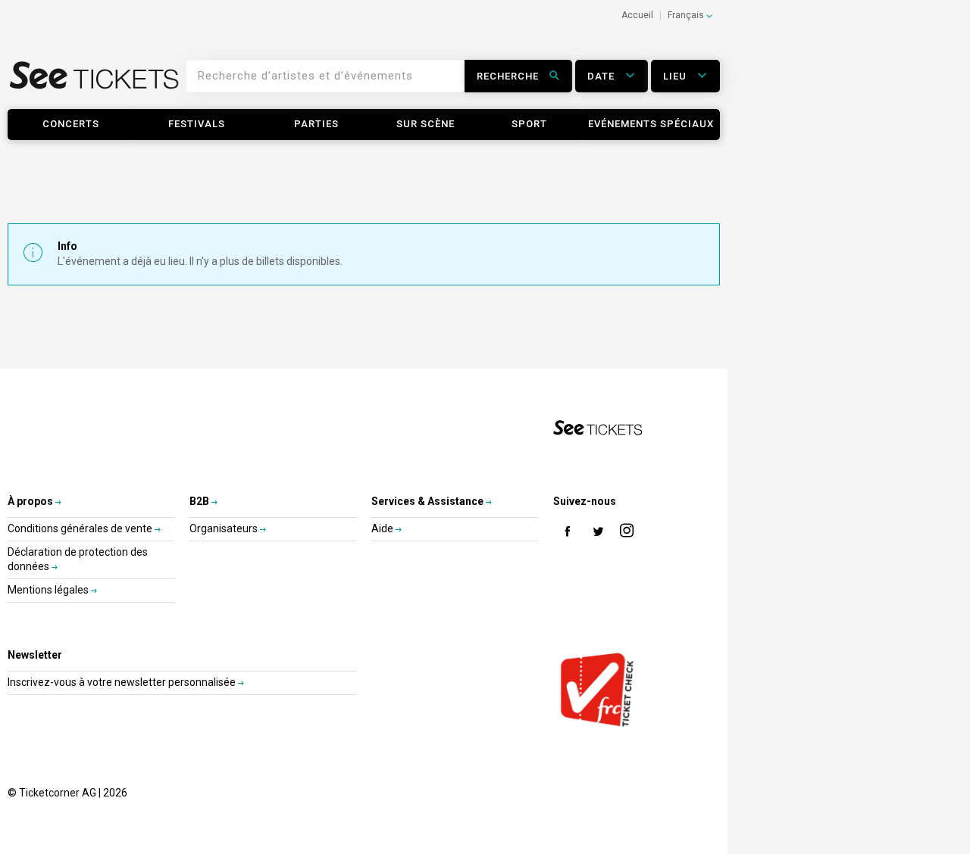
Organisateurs (224, 528)
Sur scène (425, 123)
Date (602, 76)
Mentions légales (49, 590)
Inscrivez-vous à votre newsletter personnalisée (123, 682)
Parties (316, 123)
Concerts (70, 123)
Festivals (196, 123)
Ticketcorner (95, 80)
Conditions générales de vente (81, 528)
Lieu (676, 76)
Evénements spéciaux (651, 123)
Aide (383, 528)
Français (687, 15)
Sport (529, 123)
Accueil (637, 15)
